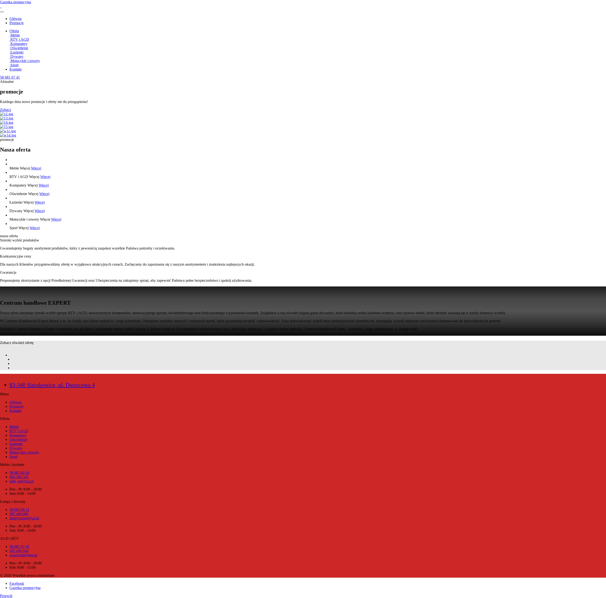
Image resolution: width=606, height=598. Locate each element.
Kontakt (15, 69)
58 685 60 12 (19, 510)
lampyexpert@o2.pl (24, 518)
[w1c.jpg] (303, 131)
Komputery (18, 435)
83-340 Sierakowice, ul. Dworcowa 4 (52, 385)
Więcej (36, 168)
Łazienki (15, 444)
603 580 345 (18, 477)
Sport (13, 457)
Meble (14, 427)
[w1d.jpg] (303, 135)
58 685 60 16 (19, 473)
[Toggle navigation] (2, 12)
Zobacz (5, 110)
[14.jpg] (303, 122)
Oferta (14, 31)
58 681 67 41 (19, 546)
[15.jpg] (303, 127)
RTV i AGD (18, 431)
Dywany (15, 448)
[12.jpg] (303, 114)
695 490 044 (18, 551)
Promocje (16, 23)
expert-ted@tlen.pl (23, 555)
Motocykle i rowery (24, 452)
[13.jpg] (303, 118)
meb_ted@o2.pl (21, 481)
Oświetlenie (18, 439)
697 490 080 (18, 514)
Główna (15, 19)
